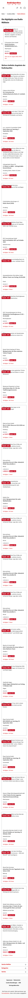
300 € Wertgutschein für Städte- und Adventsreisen (14, 944)
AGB (20, 982)
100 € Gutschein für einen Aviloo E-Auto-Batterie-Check (13, 648)
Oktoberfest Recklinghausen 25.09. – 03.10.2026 (14, 315)
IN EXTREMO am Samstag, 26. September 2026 (11, 759)
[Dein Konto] (21, 7)
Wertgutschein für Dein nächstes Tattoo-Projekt (12, 352)
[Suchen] (17, 7)
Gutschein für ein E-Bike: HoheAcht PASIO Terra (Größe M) (13, 574)
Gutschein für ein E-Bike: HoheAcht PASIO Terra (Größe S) (13, 537)
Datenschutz (17, 980)
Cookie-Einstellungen (11, 982)
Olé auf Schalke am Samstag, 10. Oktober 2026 (12, 833)
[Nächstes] (26, 43)
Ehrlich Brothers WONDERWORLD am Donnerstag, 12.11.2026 (11, 45)
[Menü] (3, 7)
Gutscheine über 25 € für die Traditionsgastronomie (11, 389)
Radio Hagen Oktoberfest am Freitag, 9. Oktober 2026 (14, 685)
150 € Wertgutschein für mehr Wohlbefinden (12, 500)
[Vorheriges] (2, 43)
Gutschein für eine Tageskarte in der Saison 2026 (13, 870)
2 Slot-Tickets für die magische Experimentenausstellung (12, 796)
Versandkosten (5, 993)
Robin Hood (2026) (8, 203)
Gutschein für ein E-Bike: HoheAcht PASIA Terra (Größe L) (13, 463)
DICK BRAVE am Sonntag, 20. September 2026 (11, 722)
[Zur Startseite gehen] (14, 3)
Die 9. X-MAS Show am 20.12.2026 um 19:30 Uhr (14, 426)
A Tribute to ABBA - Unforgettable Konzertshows (13, 167)
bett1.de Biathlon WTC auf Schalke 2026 (13, 241)
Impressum (9, 980)
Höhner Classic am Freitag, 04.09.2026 (14, 277)
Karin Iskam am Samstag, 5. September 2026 (11, 130)
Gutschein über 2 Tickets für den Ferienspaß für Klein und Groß (12, 907)
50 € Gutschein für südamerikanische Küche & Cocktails (14, 93)
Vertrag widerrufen (14, 985)
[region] (14, 44)
